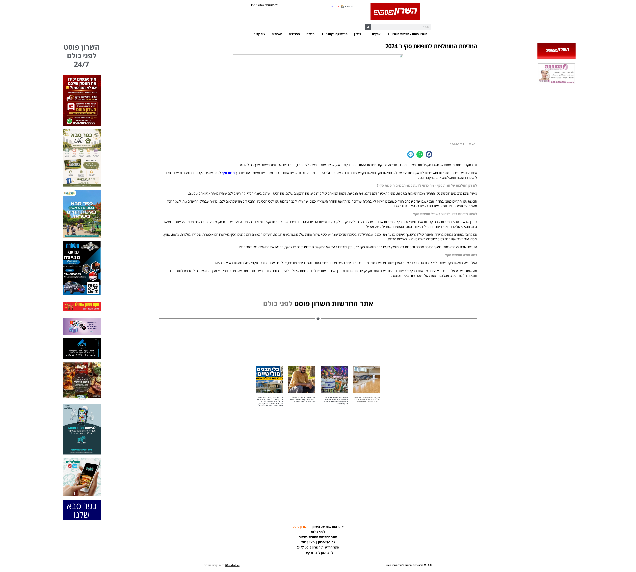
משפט (310, 34)
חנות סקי (228, 173)
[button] (429, 154)
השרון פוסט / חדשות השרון (409, 34)
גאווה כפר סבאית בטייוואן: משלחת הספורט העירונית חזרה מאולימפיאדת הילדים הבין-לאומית (336, 400)
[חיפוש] (368, 27)
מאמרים (277, 34)
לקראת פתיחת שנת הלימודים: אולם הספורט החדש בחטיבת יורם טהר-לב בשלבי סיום (366, 399)
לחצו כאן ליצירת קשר (318, 552)
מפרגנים (294, 34)
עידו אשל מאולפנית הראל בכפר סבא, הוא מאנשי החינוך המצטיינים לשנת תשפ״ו (302, 399)
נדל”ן (357, 34)
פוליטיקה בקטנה (336, 34)
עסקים (376, 34)
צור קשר (259, 34)
